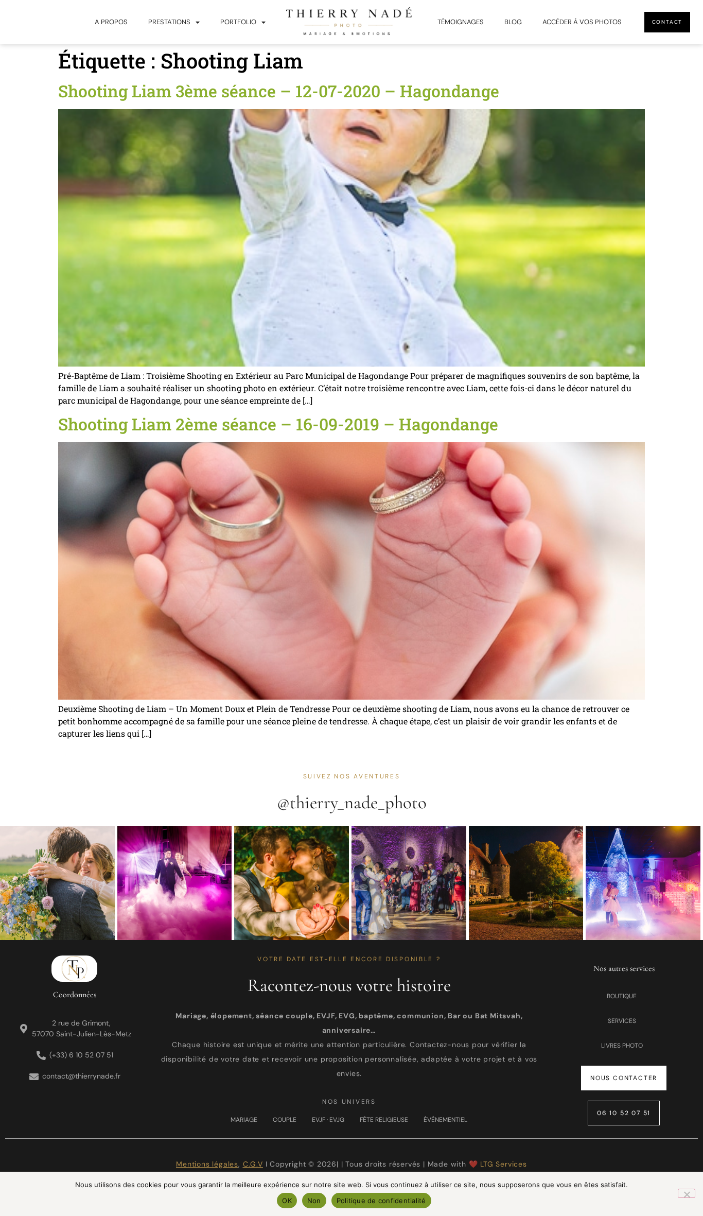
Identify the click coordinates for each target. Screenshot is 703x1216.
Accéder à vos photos (582, 22)
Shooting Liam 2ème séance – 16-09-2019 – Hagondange (278, 424)
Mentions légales (207, 1164)
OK (287, 1200)
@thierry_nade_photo (352, 802)
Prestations (169, 22)
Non (314, 1200)
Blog (513, 22)
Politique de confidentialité (381, 1200)
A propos (111, 22)
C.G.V (253, 1164)
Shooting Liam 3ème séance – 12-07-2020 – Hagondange (278, 91)
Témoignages (460, 22)
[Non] (686, 1193)
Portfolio (238, 22)
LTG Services (503, 1164)
